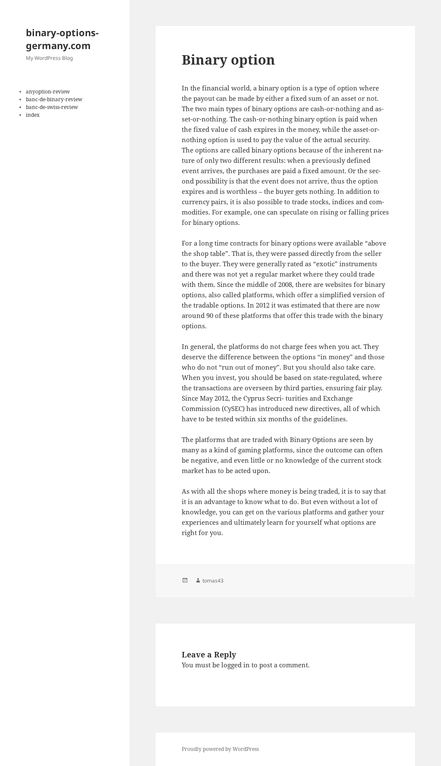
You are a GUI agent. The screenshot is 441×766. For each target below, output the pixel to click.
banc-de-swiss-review (52, 107)
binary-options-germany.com (62, 39)
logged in (235, 664)
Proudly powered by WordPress (220, 749)
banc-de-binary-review (54, 99)
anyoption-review (48, 91)
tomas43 (213, 580)
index (33, 114)
